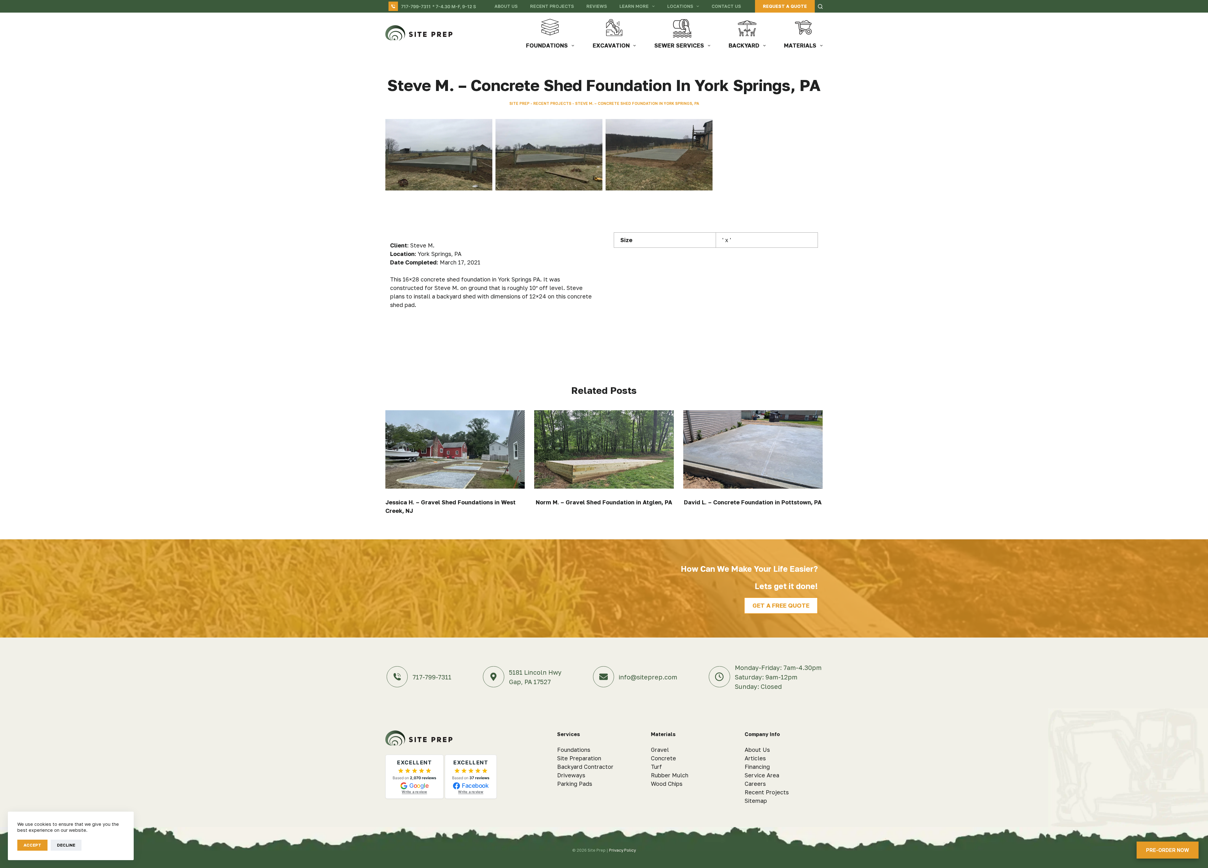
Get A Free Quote (780, 605)
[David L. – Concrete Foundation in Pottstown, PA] (753, 449)
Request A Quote (785, 6)
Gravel (660, 749)
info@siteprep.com (648, 677)
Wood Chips (666, 783)
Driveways (571, 775)
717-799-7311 (416, 6)
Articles (755, 758)
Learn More (634, 6)
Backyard (744, 45)
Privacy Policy (622, 850)
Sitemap (756, 800)
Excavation (611, 45)
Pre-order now (1167, 850)
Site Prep (519, 103)
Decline (66, 845)
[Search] (820, 6)
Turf (656, 766)
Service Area (762, 775)
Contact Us (726, 6)
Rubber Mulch (669, 775)
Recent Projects (552, 6)
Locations (680, 6)
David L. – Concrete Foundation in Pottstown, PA (753, 502)
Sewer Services (679, 45)
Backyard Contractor (585, 766)
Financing (757, 766)
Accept (32, 845)
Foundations (547, 45)
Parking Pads (574, 783)
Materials (800, 45)
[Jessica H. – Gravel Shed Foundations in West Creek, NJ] (455, 449)
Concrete (663, 758)
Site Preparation (579, 758)
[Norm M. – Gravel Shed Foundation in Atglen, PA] (604, 449)
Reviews (596, 6)
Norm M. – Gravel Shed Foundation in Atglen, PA (604, 502)
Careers (755, 783)
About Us (506, 6)
